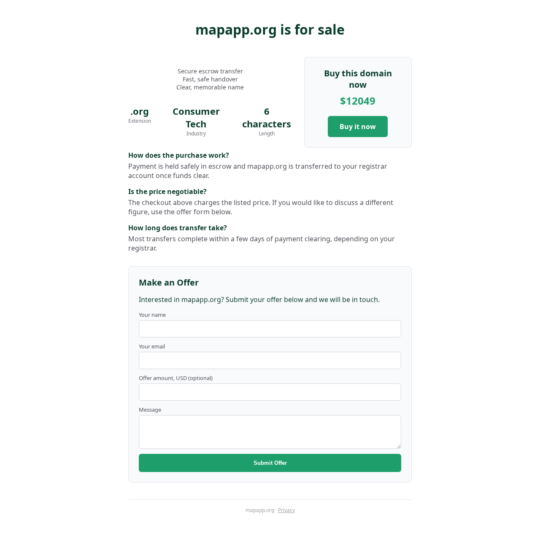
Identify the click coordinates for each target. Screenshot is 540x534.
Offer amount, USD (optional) (176, 378)
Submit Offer (270, 463)
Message (150, 409)
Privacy (286, 510)
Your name (152, 314)
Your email (152, 346)
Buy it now (358, 126)
